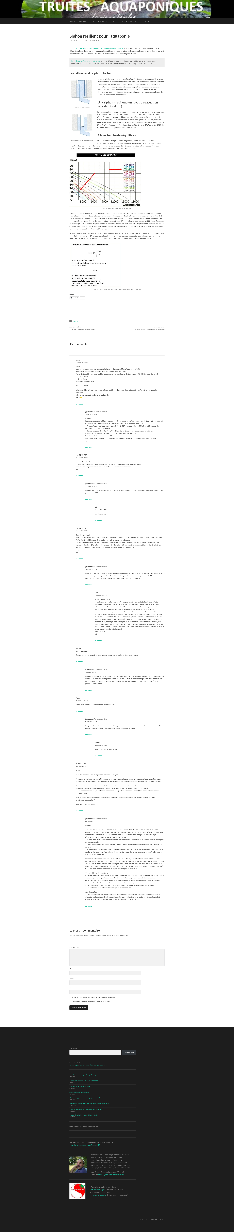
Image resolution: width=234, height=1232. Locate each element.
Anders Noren (153, 1220)
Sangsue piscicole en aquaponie (79, 1092)
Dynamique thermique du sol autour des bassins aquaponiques (89, 1103)
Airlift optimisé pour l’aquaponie (79, 1086)
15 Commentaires (96, 40)
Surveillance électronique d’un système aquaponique (85, 1075)
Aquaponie (83, 21)
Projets (94, 21)
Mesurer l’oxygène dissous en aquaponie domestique (86, 1098)
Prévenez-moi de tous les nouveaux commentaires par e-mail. (93, 997)
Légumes (144, 21)
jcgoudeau (83, 40)
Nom (71, 969)
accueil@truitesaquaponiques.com (111, 1175)
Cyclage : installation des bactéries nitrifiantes (83, 1115)
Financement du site (98, 1195)
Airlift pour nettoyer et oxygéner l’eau (82, 328)
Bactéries (133, 21)
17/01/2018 (73, 40)
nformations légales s (99, 1190)
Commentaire (74, 947)
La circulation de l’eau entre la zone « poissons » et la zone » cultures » (96, 48)
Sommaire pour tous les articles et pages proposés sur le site (88, 1065)
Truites (122, 21)
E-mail (71, 978)
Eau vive (75, 321)
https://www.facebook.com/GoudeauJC (84, 1145)
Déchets (113, 21)
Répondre (79, 404)
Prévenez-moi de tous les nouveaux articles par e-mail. (91, 1002)
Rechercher (73, 1048)
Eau (103, 21)
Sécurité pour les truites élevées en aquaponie (149, 328)
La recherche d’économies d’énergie (86, 61)
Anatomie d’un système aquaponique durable (83, 1080)
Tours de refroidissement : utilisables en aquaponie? (85, 1109)
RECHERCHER (129, 1052)
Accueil (72, 21)
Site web (72, 988)
